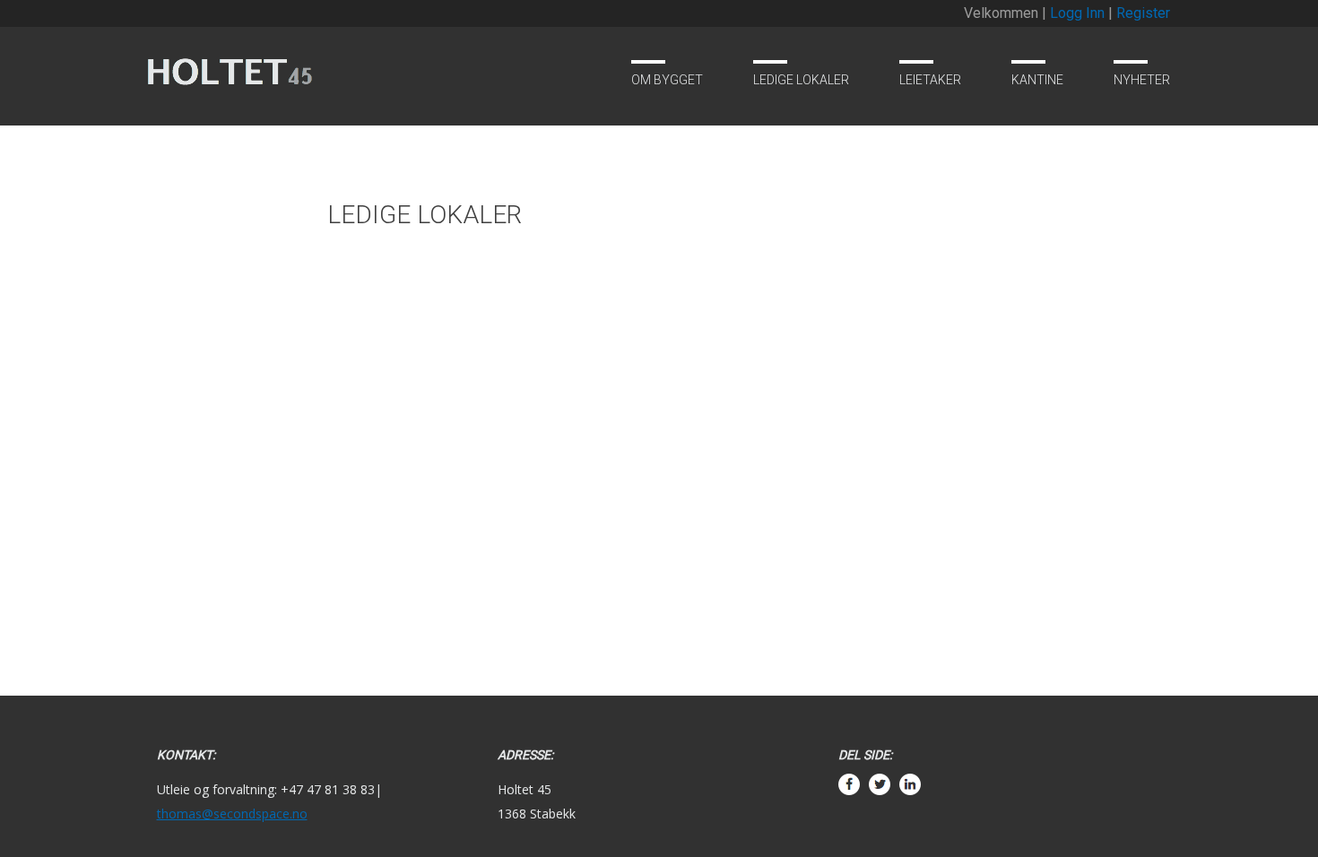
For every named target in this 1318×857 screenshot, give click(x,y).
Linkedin (910, 814)
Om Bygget (667, 80)
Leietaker (930, 80)
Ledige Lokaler (801, 80)
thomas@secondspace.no (232, 813)
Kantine (1037, 80)
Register (1143, 13)
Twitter (879, 814)
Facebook (849, 814)
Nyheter (1142, 80)
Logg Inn (1077, 13)
